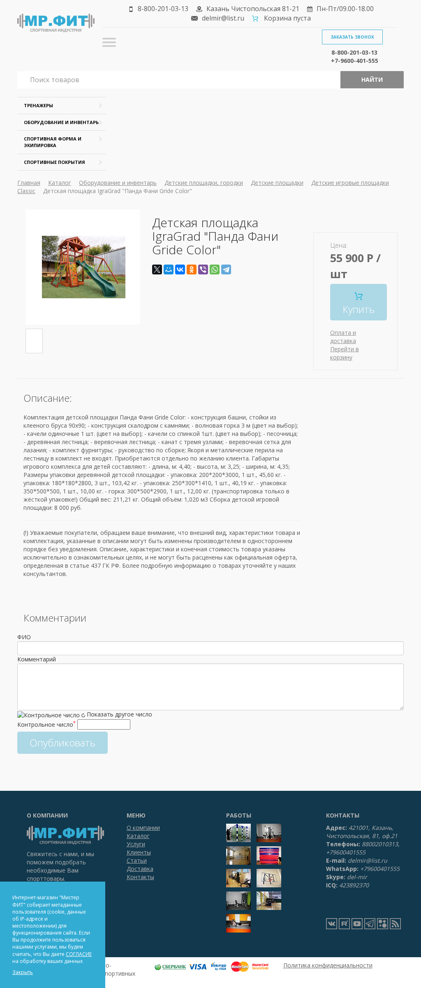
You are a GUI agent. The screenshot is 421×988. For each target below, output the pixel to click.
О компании (143, 827)
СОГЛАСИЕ (79, 954)
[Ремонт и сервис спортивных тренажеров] (382, 924)
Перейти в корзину (344, 353)
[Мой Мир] (168, 269)
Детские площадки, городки (203, 183)
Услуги (136, 844)
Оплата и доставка (343, 337)
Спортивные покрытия (54, 162)
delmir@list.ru (223, 18)
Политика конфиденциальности (327, 965)
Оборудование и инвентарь (61, 122)
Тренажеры (38, 105)
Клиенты (139, 852)
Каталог (59, 183)
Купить (358, 309)
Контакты (140, 877)
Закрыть (22, 972)
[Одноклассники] (192, 269)
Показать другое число (119, 714)
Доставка (140, 869)
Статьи (137, 860)
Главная (28, 183)
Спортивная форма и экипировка (52, 142)
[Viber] (203, 269)
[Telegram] (226, 269)
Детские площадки (277, 183)
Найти (372, 79)
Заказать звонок (352, 37)
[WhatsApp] (215, 269)
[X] (157, 269)
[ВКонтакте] (180, 269)
